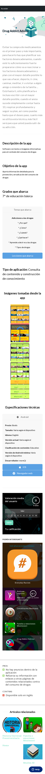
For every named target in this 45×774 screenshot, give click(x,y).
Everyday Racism (22, 583)
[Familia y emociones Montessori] (32, 731)
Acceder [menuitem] (4, 9)
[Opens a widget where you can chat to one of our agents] (35, 769)
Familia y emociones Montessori (26, 625)
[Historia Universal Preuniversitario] (12, 731)
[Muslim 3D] (32, 758)
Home (5, 745)
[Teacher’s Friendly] (7, 12)
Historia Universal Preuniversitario (12, 737)
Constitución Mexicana (27, 608)
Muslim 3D (28, 763)
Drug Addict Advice (25, 639)
